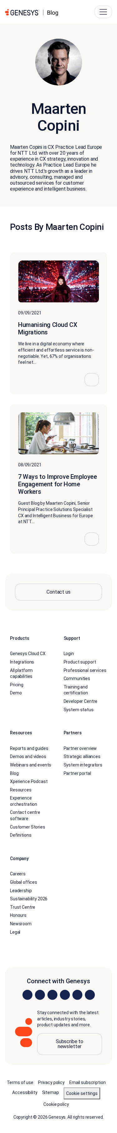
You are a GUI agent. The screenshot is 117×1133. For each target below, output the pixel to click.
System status (79, 709)
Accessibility (24, 1092)
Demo (16, 692)
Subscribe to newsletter (69, 1043)
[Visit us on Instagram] (40, 995)
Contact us (58, 592)
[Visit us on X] (52, 995)
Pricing (16, 684)
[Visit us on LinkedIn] (27, 995)
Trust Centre (22, 907)
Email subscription (87, 1082)
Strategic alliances (82, 756)
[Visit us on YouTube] (77, 995)
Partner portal (77, 773)
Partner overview (80, 748)
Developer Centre (81, 701)
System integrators (83, 764)
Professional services (85, 670)
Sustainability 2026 (28, 898)
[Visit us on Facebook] (65, 995)
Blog (14, 773)
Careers (18, 873)
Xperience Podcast (29, 781)
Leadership (21, 890)
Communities (77, 678)
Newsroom (21, 923)
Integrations (22, 661)
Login (69, 653)
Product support (80, 661)
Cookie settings (82, 1093)
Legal (15, 932)
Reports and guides (29, 748)
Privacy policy (51, 1082)
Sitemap (50, 1092)
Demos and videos (28, 756)
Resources (21, 789)
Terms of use (20, 1082)
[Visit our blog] (90, 995)
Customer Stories (27, 826)
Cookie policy (56, 1104)
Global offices (23, 882)
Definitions (20, 835)
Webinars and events (30, 764)
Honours (18, 915)
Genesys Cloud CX (28, 653)
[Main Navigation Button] (103, 12)
